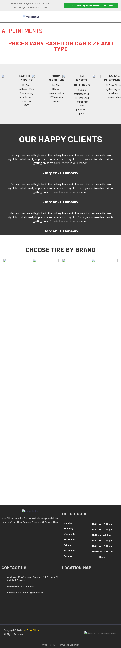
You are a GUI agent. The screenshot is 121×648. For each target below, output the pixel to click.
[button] (91, 5)
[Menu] (89, 17)
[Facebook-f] (61, 633)
